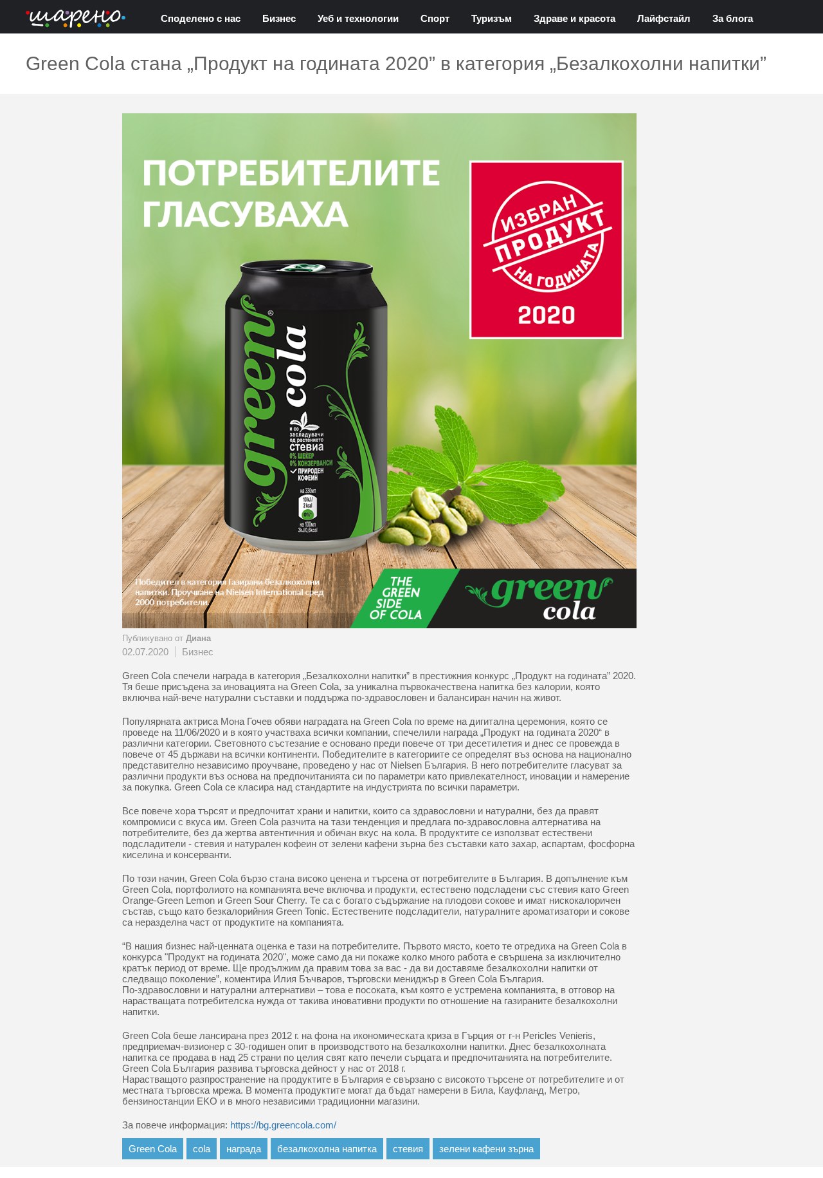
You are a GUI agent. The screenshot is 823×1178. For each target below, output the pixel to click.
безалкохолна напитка (327, 1148)
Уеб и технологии (358, 18)
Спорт (435, 18)
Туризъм (491, 18)
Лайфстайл (664, 18)
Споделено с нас (200, 18)
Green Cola (153, 1148)
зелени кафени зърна (486, 1148)
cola (201, 1148)
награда (243, 1148)
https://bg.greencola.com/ (283, 1124)
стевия (408, 1148)
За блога (732, 18)
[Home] (75, 20)
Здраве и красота (574, 18)
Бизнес (279, 18)
